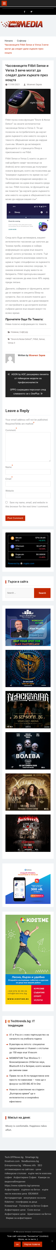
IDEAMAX (33, 1193)
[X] (31, 12)
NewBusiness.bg (30, 1161)
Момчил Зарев (34, 84)
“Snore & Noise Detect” (21, 339)
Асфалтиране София (25, 1177)
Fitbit (35, 339)
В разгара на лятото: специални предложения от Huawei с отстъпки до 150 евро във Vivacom (29, 1048)
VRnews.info (29, 1165)
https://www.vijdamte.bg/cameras (22, 1185)
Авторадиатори (13, 1197)
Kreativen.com (12, 1161)
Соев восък (33, 1209)
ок (17, 1244)
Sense (42, 339)
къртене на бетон (30, 1189)
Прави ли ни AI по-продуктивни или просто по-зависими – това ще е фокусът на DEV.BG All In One (29, 1079)
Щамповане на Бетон (39, 1214)
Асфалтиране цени (15, 1209)
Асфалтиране (12, 1189)
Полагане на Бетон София (33, 1205)
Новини (15, 332)
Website (9, 490)
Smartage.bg (31, 1157)
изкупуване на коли (35, 1197)
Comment (10, 430)
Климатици (11, 1205)
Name (8, 467)
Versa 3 (11, 343)
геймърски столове (15, 1173)
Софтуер (23, 332)
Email (8, 479)
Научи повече (32, 1244)
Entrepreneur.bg (13, 1165)
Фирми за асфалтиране (19, 1218)
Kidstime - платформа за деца (21, 1201)
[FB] (24, 12)
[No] (52, 1241)
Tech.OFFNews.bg (14, 1157)
